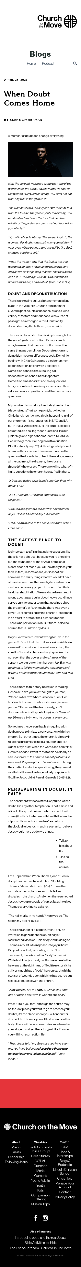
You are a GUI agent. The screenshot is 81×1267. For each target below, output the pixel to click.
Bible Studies (40, 1156)
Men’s (40, 1171)
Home (31, 63)
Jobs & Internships (65, 1154)
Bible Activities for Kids (40, 1243)
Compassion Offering (40, 1197)
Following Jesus (16, 1162)
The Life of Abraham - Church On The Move (41, 1248)
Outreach (40, 1166)
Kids (40, 1190)
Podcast (48, 63)
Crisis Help (64, 1178)
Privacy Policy (65, 1197)
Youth (40, 1185)
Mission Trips (40, 1204)
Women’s (40, 1176)
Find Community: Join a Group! (40, 1149)
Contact (65, 1192)
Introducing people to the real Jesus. (40, 1238)
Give (65, 1147)
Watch (64, 1142)
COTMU (40, 1161)
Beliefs (16, 1152)
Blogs (40, 54)
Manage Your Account (64, 1185)
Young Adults (40, 1181)
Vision (16, 1147)
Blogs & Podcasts (65, 1163)
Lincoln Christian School (65, 1171)
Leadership (16, 1157)
